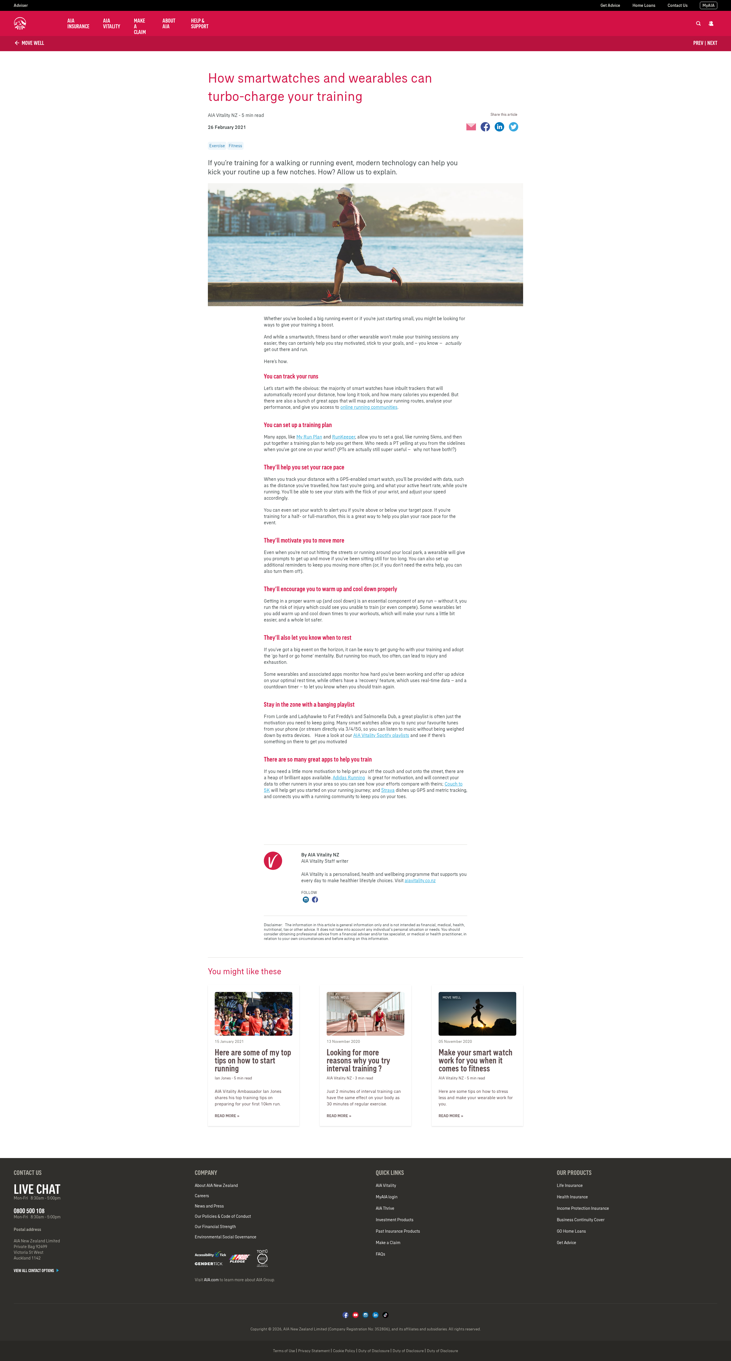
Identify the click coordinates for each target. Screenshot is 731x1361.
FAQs (380, 1254)
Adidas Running (349, 777)
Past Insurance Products (398, 1231)
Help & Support (199, 23)
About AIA (168, 23)
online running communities (368, 407)
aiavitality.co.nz (420, 880)
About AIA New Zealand (216, 1185)
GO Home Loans (571, 1231)
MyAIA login (386, 1196)
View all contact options (34, 1270)
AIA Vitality (111, 23)
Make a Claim (140, 26)
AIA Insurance (78, 23)
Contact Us (678, 5)
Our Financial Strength (215, 1226)
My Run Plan (309, 437)
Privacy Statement (314, 1350)
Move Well (32, 42)
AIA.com (211, 1279)
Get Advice (610, 5)
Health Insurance (572, 1196)
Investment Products (394, 1219)
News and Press (209, 1206)
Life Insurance (570, 1185)
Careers (202, 1195)
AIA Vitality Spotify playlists (381, 735)
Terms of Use (284, 1350)
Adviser (21, 5)
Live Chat (37, 1189)
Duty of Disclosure (373, 1350)
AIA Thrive (385, 1208)
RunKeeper (343, 437)
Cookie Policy (344, 1350)
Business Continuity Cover (581, 1219)
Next (712, 42)
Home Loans (643, 5)
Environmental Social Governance (225, 1237)
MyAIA (708, 5)
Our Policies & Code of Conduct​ (223, 1216)
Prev (698, 42)
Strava (388, 790)
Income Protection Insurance (583, 1208)
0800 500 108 (29, 1211)
